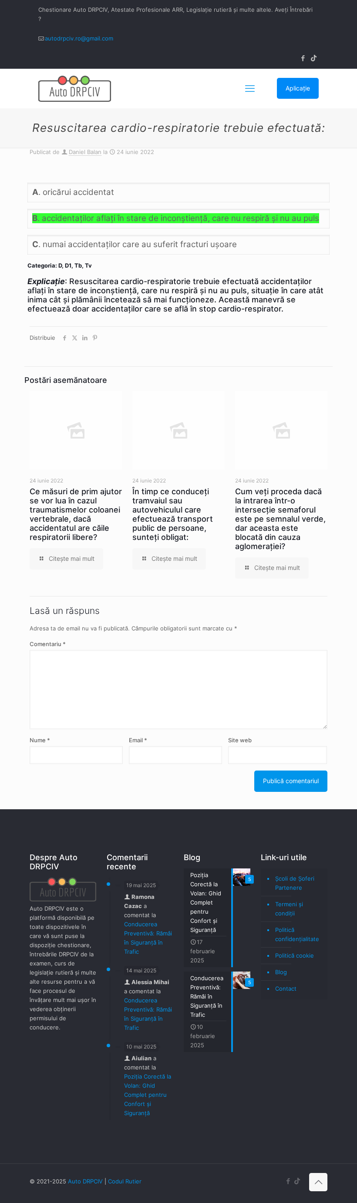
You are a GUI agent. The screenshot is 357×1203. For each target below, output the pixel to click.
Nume (40, 740)
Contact (285, 988)
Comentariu (48, 643)
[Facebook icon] (303, 58)
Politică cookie (294, 955)
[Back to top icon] (318, 1182)
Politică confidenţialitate (297, 934)
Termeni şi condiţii (289, 909)
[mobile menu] (249, 88)
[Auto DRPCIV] (74, 88)
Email (138, 740)
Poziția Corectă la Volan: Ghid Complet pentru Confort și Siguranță (147, 1094)
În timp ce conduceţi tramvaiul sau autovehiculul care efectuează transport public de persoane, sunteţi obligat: (172, 514)
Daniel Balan (85, 151)
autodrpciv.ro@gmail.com (79, 38)
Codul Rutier (124, 1181)
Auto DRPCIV (85, 1181)
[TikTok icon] (313, 58)
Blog (281, 971)
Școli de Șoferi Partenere (294, 883)
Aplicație (298, 88)
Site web (240, 740)
